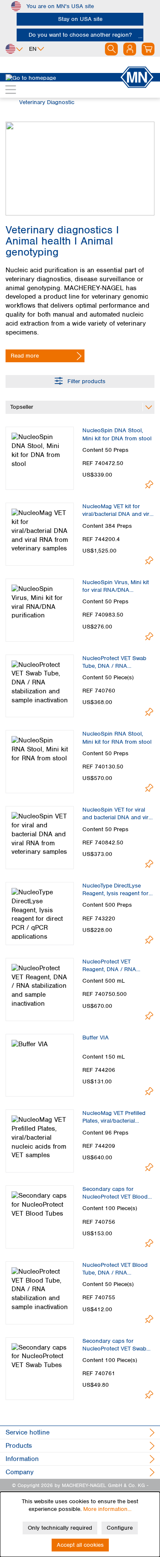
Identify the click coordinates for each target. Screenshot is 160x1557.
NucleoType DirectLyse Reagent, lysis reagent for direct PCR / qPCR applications (115, 889)
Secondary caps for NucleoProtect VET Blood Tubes (115, 1193)
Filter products (85, 381)
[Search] (111, 49)
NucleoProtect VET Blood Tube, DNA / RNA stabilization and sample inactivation (115, 1269)
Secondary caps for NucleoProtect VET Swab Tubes (114, 1345)
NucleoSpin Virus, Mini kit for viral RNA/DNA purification (115, 586)
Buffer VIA (95, 1037)
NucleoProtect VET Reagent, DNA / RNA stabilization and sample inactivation (113, 965)
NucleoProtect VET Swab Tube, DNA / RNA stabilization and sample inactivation (114, 662)
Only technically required (60, 1527)
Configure (120, 1527)
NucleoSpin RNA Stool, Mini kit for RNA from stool (116, 737)
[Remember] (149, 484)
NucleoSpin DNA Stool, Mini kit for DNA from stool (116, 434)
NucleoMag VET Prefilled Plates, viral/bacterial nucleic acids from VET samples (113, 1117)
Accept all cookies (80, 1544)
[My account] (129, 49)
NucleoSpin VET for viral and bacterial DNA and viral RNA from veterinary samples (117, 813)
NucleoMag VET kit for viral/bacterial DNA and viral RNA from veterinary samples (118, 510)
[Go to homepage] (62, 77)
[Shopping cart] (148, 49)
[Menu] (10, 89)
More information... (107, 1509)
